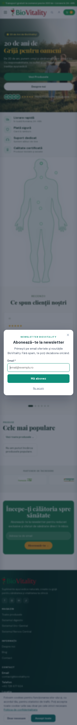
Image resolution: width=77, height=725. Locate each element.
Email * (11, 360)
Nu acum (38, 388)
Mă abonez (38, 378)
